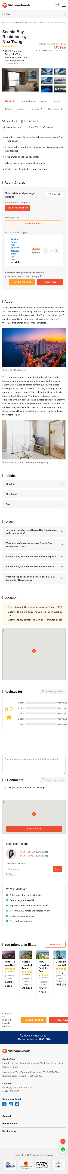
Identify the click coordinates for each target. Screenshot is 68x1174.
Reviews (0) (37, 109)
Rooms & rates (28, 101)
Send (57, 869)
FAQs (8, 109)
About (44, 101)
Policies (56, 101)
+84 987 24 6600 (27, 851)
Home (5, 22)
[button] (34, 651)
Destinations (15, 22)
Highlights (10, 101)
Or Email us (11, 874)
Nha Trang (37, 22)
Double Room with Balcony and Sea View (15, 246)
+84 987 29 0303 (27, 855)
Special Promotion (33, 223)
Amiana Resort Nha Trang (28, 964)
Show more (55, 944)
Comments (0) (55, 109)
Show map (12, 63)
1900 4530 (45, 1039)
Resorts (26, 22)
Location (20, 109)
